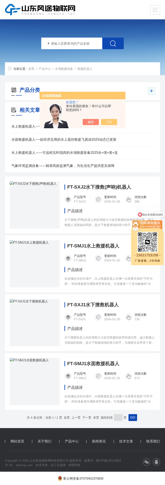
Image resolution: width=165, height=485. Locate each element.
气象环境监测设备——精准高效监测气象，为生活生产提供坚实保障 (63, 166)
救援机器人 (84, 68)
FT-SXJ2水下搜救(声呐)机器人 (99, 187)
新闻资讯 (99, 441)
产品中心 (45, 68)
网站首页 (17, 441)
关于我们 (44, 441)
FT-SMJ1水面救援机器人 (93, 363)
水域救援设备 (64, 68)
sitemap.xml (24, 465)
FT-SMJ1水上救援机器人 (93, 246)
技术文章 (126, 441)
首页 (31, 68)
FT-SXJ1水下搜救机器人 (93, 304)
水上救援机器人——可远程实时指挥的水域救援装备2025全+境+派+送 (64, 152)
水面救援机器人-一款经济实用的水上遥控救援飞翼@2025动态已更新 (63, 139)
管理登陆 (74, 465)
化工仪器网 (58, 465)
